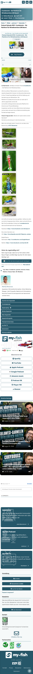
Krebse (27, 269)
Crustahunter (27, 85)
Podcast (10, 271)
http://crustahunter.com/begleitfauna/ (19, 239)
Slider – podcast (12, 23)
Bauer (7, 269)
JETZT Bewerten (12, 125)
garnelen (18, 269)
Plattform (5, 271)
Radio (13, 271)
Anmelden (29, 483)
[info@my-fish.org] (16, 633)
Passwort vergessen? (8, 592)
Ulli (16, 271)
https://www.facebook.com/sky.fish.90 (17, 242)
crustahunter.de (24, 223)
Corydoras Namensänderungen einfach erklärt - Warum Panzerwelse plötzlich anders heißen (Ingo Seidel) (16, 466)
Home (3, 23)
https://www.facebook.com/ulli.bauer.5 (18, 228)
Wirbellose (20, 271)
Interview (23, 269)
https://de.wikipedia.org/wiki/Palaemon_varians (17, 234)
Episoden (22, 23)
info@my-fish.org (16, 637)
